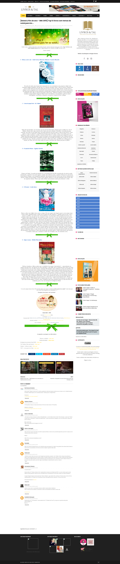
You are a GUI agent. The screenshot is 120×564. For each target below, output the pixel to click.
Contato (72, 1)
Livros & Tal (49, 316)
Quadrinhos (66, 15)
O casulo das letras (40, 320)
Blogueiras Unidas (40, 25)
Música (23, 362)
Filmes (45, 15)
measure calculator (81, 336)
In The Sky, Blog (28, 408)
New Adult (82, 151)
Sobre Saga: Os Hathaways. (90, 300)
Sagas (74, 15)
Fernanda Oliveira (29, 466)
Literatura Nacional (82, 148)
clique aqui (51, 338)
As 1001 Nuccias (40, 318)
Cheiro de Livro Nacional (50, 318)
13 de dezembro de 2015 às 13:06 (31, 415)
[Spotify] (87, 58)
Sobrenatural (93, 157)
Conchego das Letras (60, 320)
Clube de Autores (93, 172)
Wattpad (89, 15)
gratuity (78, 327)
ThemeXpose (37, 562)
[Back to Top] (99, 562)
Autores (30, 15)
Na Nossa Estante (30, 388)
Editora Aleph (93, 176)
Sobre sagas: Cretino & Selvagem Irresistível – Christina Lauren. (91, 289)
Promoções (52, 27)
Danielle (27, 443)
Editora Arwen (93, 188)
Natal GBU (40, 27)
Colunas (37, 15)
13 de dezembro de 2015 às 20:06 (31, 444)
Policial (93, 151)
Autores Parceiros (54, 1)
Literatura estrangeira (93, 148)
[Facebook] (84, 58)
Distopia (93, 135)
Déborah (27, 485)
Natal (32, 27)
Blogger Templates (24, 562)
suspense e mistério (81, 164)
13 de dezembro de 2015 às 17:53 (31, 429)
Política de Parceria (44, 1)
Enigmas (54, 25)
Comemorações (48, 25)
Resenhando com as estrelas (45, 322)
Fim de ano (58, 25)
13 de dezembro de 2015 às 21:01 (31, 454)
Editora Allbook (93, 180)
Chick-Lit (93, 128)
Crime (81, 135)
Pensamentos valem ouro (52, 320)
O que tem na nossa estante (31, 396)
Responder (27, 398)
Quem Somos (31, 1)
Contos (93, 132)
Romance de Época (93, 154)
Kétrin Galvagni (29, 428)
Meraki (34, 479)
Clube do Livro (32, 318)
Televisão (81, 15)
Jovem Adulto (93, 144)
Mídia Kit (37, 1)
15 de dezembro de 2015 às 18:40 (31, 486)
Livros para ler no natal (25, 27)
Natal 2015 (35, 27)
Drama (81, 138)
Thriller (93, 160)
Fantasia (82, 141)
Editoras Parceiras (64, 1)
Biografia (82, 128)
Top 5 (60, 27)
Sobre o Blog (23, 1)
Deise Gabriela (29, 414)
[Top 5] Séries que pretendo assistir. (64, 370)
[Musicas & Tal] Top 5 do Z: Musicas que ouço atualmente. (28, 369)
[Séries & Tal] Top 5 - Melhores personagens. (45, 370)
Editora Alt (81, 184)
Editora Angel (93, 184)
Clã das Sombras (54, 322)
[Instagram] (91, 58)
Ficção (93, 141)
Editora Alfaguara (81, 180)
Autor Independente (82, 173)
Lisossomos (27, 492)
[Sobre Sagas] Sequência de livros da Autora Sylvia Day (90, 307)
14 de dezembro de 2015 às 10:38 (31, 467)
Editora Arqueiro (81, 188)
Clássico (82, 132)
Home (23, 15)
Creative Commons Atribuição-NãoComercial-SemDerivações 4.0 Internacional (87, 348)
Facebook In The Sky (36, 408)
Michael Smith (79, 317)
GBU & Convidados (68, 25)
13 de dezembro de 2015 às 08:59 (31, 403)
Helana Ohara (28, 401)
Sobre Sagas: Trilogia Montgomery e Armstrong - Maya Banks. (90, 295)
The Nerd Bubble (46, 320)
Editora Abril (81, 176)
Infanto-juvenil (81, 144)
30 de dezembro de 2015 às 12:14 (31, 498)
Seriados (59, 362)
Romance (82, 154)
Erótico (93, 138)
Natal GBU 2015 (46, 27)
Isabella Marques (29, 497)
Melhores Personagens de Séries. (46, 362)
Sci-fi (82, 157)
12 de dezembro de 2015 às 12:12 (31, 389)
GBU (63, 25)
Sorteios (57, 27)
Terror (81, 160)
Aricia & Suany (60, 318)
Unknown (27, 453)
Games (51, 15)
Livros (57, 15)
